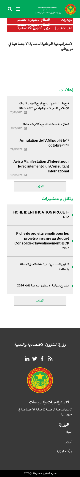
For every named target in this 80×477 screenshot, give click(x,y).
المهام (69, 432)
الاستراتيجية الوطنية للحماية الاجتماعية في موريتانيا (45, 412)
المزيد (40, 186)
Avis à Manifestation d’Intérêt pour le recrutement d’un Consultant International (41, 166)
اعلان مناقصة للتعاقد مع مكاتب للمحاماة (46, 124)
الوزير (68, 442)
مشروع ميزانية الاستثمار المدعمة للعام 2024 (43, 286)
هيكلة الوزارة (64, 452)
